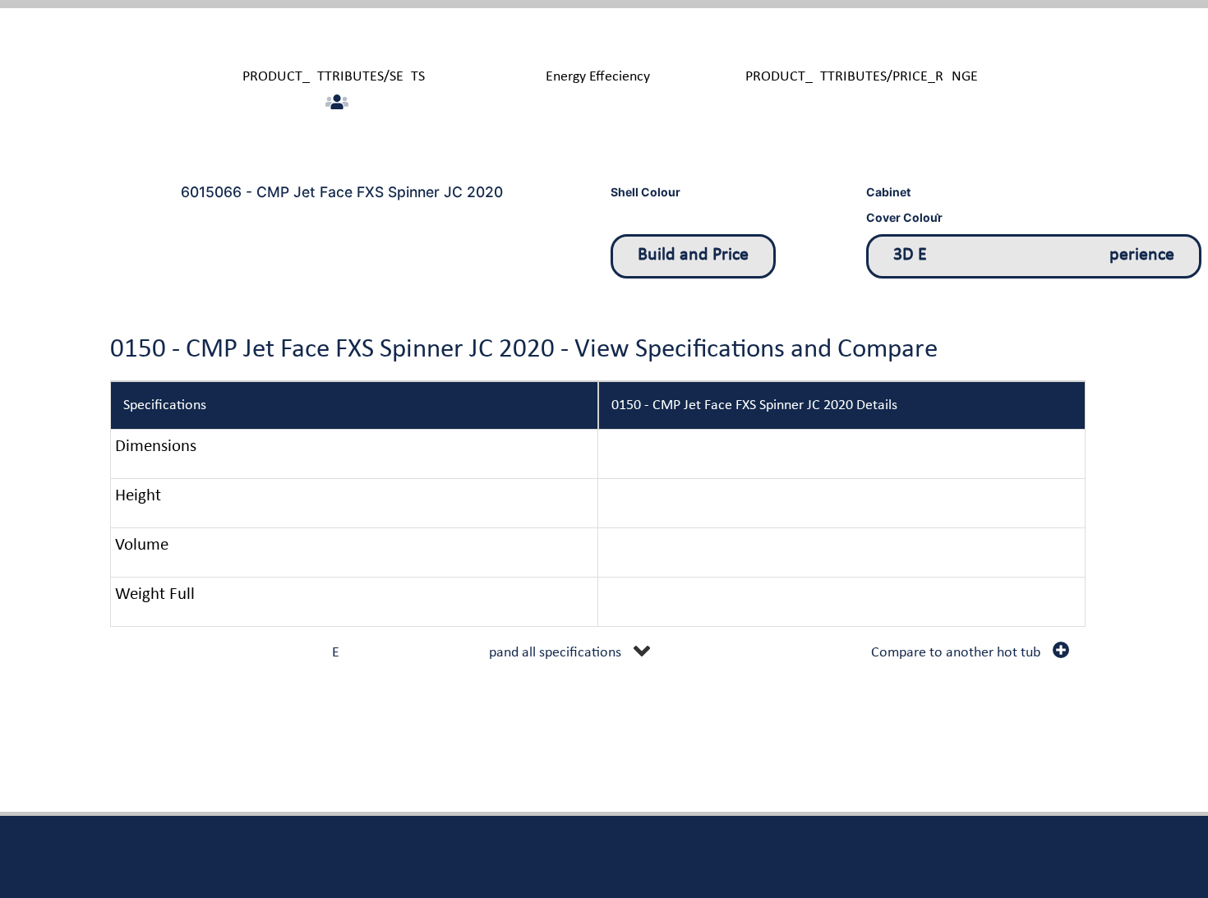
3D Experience (1033, 255)
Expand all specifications (476, 653)
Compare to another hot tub (955, 653)
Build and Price (693, 255)
